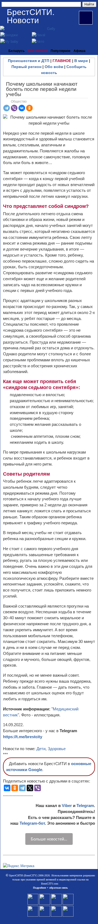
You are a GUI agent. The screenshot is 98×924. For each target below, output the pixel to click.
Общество (19, 101)
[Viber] (14, 108)
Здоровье (57, 748)
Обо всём (54, 66)
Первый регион (26, 66)
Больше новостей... (49, 839)
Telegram (85, 805)
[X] (30, 788)
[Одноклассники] (29, 108)
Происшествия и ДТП (28, 60)
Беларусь (16, 51)
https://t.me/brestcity (22, 736)
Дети (40, 748)
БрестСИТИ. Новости (30, 16)
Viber (67, 805)
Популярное (61, 51)
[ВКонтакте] (22, 108)
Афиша (79, 51)
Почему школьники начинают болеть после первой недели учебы (42, 89)
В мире (81, 60)
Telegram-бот (32, 823)
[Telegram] (6, 108)
